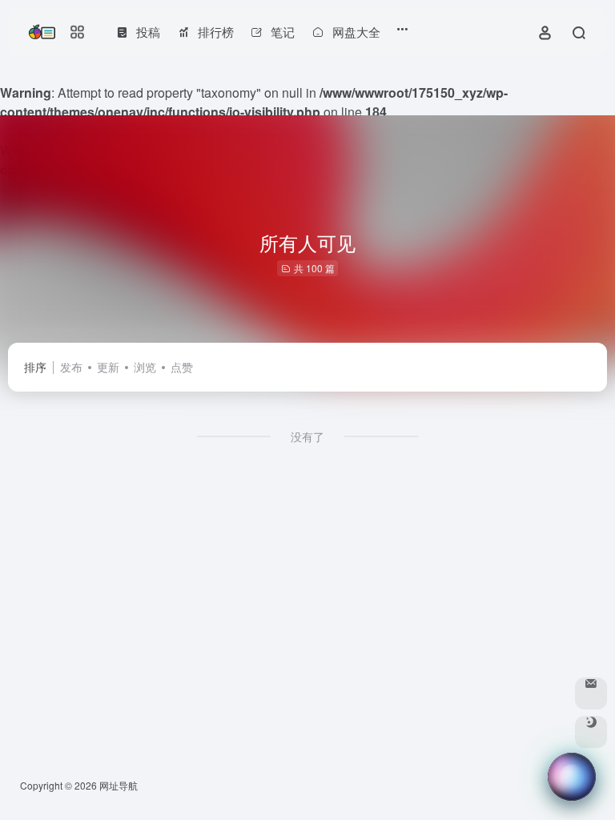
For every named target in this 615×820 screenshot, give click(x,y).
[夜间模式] (591, 732)
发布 (71, 367)
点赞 (182, 367)
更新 (108, 367)
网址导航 (118, 785)
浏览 (145, 367)
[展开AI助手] (608, 777)
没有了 (307, 436)
